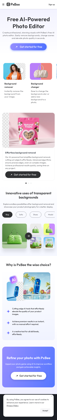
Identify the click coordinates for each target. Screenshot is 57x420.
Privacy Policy (12, 405)
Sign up (52, 4)
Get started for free (31, 46)
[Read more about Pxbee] (13, 4)
